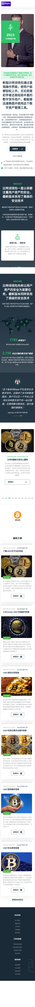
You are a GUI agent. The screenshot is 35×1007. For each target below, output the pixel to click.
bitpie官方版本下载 (22, 456)
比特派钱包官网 (11, 456)
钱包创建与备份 (17, 947)
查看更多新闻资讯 (17, 900)
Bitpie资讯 (6, 577)
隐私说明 (17, 971)
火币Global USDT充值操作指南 (16, 612)
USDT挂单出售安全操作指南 (15, 731)
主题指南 (17, 929)
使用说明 (17, 965)
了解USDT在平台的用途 (13, 551)
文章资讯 (17, 926)
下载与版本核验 (17, 944)
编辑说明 (17, 923)
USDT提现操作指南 (11, 789)
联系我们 (17, 932)
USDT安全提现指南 (11, 848)
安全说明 (17, 968)
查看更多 (15, 149)
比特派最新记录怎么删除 (17, 460)
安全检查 (17, 953)
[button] (21, 415)
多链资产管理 (17, 950)
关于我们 (17, 920)
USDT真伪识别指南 (11, 673)
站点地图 (17, 974)
